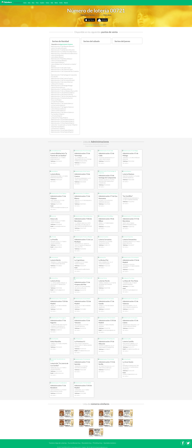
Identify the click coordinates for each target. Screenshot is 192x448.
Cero (24, 3)
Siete (56, 3)
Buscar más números (96, 24)
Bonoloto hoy (87, 443)
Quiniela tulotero (110, 443)
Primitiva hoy (97, 443)
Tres (37, 3)
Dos (33, 3)
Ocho (61, 3)
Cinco (47, 3)
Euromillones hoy (74, 443)
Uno (29, 3)
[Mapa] (55, 150)
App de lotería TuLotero (66, 44)
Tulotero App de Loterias (58, 443)
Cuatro (42, 3)
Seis (52, 3)
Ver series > (53, 163)
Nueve (66, 3)
